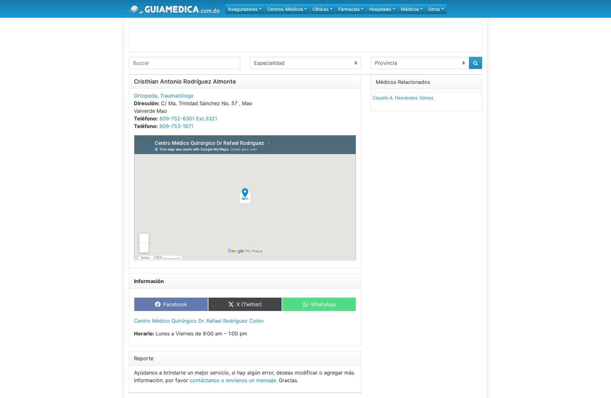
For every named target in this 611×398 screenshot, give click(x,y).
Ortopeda (145, 95)
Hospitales (380, 9)
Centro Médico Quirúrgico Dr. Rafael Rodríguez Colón (198, 321)
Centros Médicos (285, 9)
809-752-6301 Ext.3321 (188, 118)
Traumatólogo (177, 95)
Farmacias (349, 9)
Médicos (410, 9)
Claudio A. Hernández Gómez (403, 97)
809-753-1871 (176, 126)
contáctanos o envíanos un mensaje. (233, 380)
